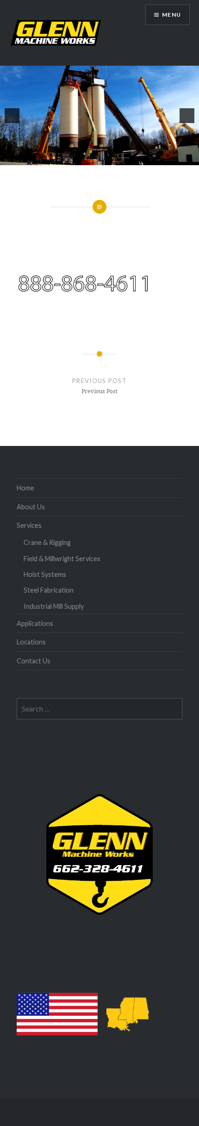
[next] (187, 115)
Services (29, 525)
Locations (31, 642)
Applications (35, 623)
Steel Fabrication (49, 590)
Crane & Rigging (47, 542)
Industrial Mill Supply (54, 606)
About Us (31, 507)
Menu (171, 14)
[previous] (12, 115)
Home (25, 488)
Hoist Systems (45, 574)
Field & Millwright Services (62, 559)
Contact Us (33, 661)
